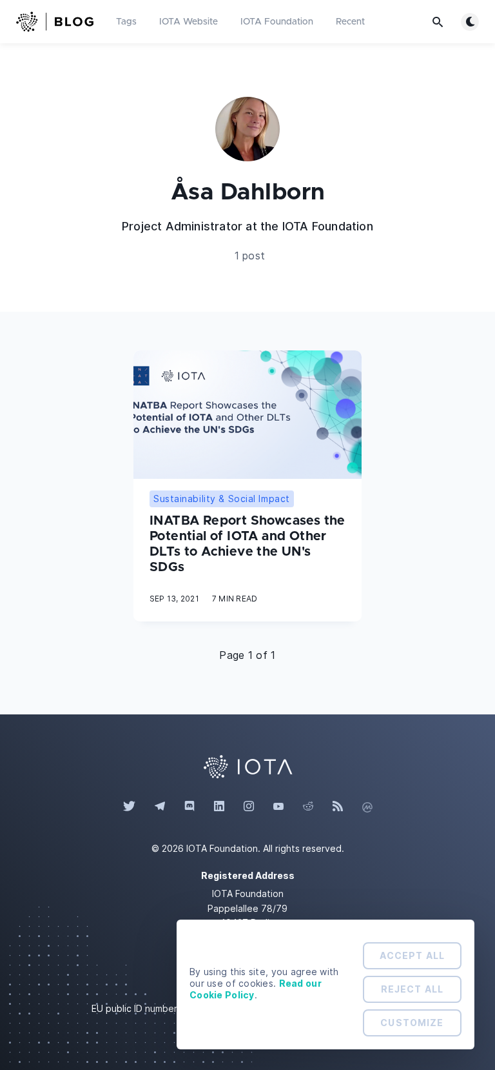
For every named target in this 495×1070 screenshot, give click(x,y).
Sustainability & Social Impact (221, 498)
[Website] (247, 765)
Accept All (412, 955)
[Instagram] (249, 806)
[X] (129, 806)
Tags (126, 21)
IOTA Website (188, 21)
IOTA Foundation (276, 21)
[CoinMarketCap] (367, 806)
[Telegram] (160, 806)
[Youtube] (278, 806)
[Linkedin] (219, 806)
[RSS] (338, 806)
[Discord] (189, 806)
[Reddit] (308, 806)
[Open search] (437, 22)
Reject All (412, 989)
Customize (411, 1022)
